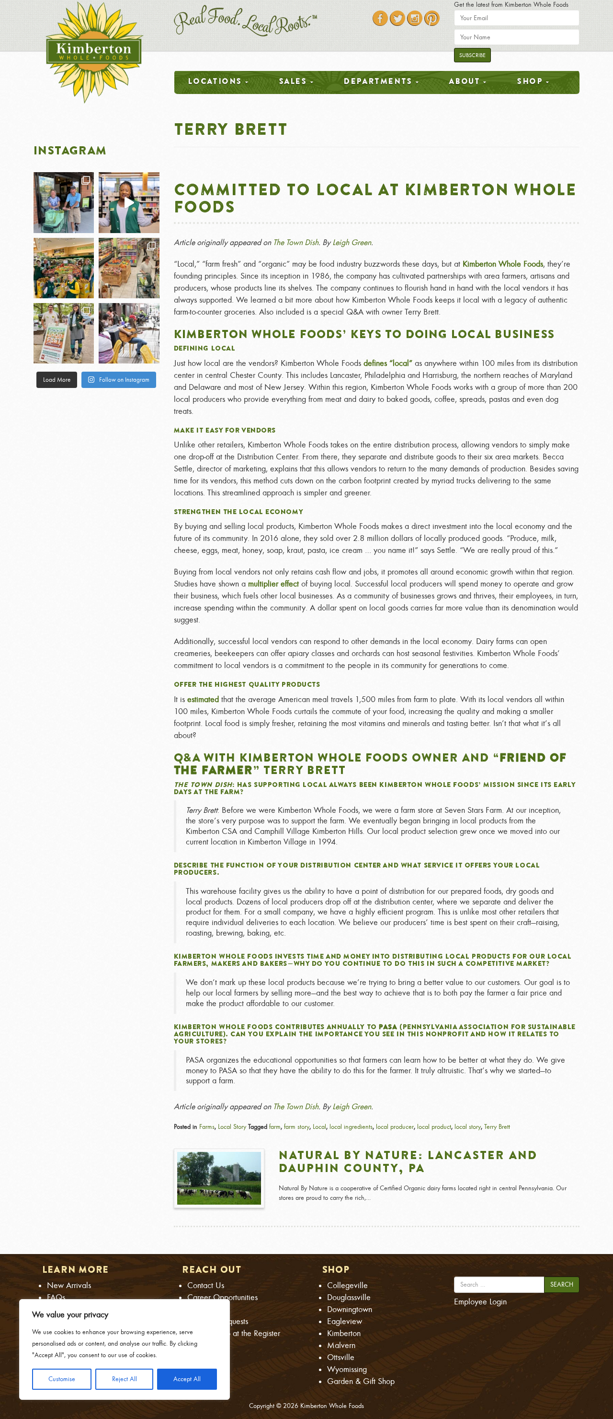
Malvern (341, 1345)
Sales (293, 81)
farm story (296, 1127)
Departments (377, 81)
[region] (124, 1349)
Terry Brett (497, 1127)
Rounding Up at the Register (233, 1333)
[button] (377, 921)
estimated (203, 699)
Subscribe (472, 55)
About (464, 81)
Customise (61, 1379)
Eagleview (344, 1321)
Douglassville (349, 1297)
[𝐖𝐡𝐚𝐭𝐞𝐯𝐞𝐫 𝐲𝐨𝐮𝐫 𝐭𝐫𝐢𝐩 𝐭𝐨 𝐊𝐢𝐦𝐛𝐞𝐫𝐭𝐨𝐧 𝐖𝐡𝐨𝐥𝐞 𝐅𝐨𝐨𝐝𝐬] (64, 202)
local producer (395, 1127)
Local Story (232, 1127)
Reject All (124, 1379)
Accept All (187, 1379)
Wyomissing (347, 1369)
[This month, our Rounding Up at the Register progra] (129, 333)
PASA (388, 1027)
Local (319, 1127)
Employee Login (480, 1302)
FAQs (56, 1297)
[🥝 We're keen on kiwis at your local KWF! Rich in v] (64, 268)
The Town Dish (295, 242)
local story (467, 1127)
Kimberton (344, 1333)
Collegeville (347, 1285)
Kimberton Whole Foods (503, 264)
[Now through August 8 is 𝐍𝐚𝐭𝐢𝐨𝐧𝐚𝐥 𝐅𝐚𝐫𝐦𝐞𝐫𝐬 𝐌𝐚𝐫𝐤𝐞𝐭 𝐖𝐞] (64, 333)
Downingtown (349, 1309)
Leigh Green (351, 242)
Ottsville (340, 1357)
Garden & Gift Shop (361, 1381)
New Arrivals (69, 1285)
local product (434, 1127)
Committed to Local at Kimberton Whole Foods (375, 198)
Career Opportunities (222, 1297)
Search (561, 1284)
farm (275, 1127)
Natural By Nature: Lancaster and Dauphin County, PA (408, 1161)
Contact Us (205, 1285)
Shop (530, 81)
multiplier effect (273, 584)
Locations (215, 81)
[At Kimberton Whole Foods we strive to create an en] (129, 202)
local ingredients (351, 1127)
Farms (207, 1127)
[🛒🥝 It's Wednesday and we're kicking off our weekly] (129, 268)
